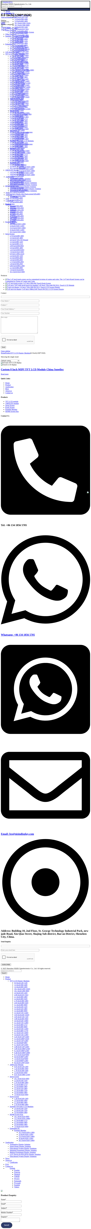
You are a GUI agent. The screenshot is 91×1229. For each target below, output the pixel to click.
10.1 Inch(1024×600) (17, 272)
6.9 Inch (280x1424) (17, 254)
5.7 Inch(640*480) (16, 156)
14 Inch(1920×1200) (26, 169)
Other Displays (10, 34)
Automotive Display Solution (20, 1144)
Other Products (10, 30)
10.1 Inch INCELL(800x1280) (21, 114)
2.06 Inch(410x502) (17, 108)
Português (17, 1181)
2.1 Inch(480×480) (20, 997)
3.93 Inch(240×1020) (17, 84)
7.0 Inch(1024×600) (17, 252)
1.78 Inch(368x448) (17, 176)
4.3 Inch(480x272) (16, 200)
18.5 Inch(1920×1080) (27, 175)
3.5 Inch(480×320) (16, 242)
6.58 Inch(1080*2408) (18, 94)
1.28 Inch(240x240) (17, 210)
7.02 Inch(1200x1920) (18, 102)
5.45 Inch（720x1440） (18, 106)
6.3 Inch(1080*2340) (17, 80)
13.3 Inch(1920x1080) (18, 196)
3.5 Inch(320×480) (16, 64)
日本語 (17, 1176)
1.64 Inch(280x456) (17, 174)
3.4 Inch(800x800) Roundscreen (21, 144)
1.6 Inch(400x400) (16, 122)
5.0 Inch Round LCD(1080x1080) (22, 70)
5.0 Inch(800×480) (16, 248)
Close (3, 22)
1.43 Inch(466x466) (17, 172)
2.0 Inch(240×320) (20, 1108)
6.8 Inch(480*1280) (17, 110)
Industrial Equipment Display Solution (23, 1150)
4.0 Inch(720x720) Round (19, 240)
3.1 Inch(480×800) (16, 146)
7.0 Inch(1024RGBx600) (19, 190)
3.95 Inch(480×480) (12, 52)
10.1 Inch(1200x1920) (18, 168)
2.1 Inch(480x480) (16, 116)
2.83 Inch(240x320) (17, 158)
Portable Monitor (11, 222)
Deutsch (17, 1174)
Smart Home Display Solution (20, 1146)
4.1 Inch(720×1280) (17, 120)
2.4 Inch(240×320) (16, 40)
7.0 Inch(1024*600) (17, 118)
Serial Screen (10, 234)
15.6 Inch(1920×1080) (27, 171)
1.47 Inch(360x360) (17, 218)
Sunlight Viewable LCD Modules (17, 36)
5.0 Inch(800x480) (16, 42)
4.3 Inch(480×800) (16, 128)
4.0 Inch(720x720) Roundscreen (21, 132)
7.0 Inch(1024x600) (17, 188)
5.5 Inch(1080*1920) (17, 152)
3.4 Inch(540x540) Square (19, 62)
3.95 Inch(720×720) (17, 104)
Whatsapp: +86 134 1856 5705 (18, 634)
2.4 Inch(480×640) (16, 88)
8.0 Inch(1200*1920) (17, 148)
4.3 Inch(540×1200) (17, 150)
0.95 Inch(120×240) (21, 1067)
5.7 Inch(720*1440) (17, 162)
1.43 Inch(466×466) (21, 1069)
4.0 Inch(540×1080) (17, 112)
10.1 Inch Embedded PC (18, 48)
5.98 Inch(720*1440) (17, 60)
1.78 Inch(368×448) (21, 1071)
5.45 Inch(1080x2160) (18, 58)
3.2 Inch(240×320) (16, 154)
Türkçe (16, 1187)
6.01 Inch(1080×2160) (18, 180)
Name (3, 1199)
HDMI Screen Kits (12, 186)
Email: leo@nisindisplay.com (8, 17)
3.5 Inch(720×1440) (17, 166)
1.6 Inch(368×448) (21, 19)
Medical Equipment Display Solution (23, 187)
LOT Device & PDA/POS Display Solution (25, 189)
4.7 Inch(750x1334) (17, 72)
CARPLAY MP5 (11, 28)
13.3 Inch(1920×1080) (22, 1118)
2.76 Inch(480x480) (17, 216)
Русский (17, 1183)
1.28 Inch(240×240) (21, 1099)
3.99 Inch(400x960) (17, 246)
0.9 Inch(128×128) (21, 17)
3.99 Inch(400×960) (17, 98)
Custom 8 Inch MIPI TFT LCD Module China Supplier (32, 369)
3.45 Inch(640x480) (17, 82)
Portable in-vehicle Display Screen (22, 32)
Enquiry (4, 1217)
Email (3, 1204)
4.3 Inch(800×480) (20, 1087)
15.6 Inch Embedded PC (18, 50)
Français (17, 1172)
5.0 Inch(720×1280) (17, 68)
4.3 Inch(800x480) (16, 198)
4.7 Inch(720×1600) (17, 56)
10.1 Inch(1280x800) (17, 66)
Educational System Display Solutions (23, 1148)
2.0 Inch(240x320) (16, 38)
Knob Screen (10, 204)
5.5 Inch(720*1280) (17, 142)
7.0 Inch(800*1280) (17, 136)
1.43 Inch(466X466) (17, 250)
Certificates (14, 1162)
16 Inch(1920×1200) (26, 173)
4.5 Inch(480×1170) (17, 160)
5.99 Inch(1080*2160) (18, 74)
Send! (6, 1225)
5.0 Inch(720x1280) (17, 90)
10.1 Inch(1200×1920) (22, 23)
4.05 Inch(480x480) (17, 124)
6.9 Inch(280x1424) (17, 164)
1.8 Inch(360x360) (16, 100)
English (12, 1168)
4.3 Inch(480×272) (16, 140)
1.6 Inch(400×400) (21, 21)
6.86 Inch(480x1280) (17, 266)
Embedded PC (10, 44)
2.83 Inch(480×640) (17, 134)
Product (8, 353)
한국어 (17, 1179)
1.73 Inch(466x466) (17, 138)
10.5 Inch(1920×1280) (27, 167)
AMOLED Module (12, 170)
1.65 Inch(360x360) (17, 86)
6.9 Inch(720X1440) (17, 96)
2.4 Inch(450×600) (16, 178)
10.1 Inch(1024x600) (17, 192)
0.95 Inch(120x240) (17, 184)
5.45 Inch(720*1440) (17, 130)
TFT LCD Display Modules (15, 54)
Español (17, 1185)
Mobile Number (7, 1212)
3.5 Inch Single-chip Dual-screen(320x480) (25, 194)
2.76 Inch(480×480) (17, 236)
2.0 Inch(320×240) (21, 27)
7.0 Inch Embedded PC (18, 46)
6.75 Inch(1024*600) (17, 126)
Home (3, 353)
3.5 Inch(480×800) (16, 76)
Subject (4, 1208)
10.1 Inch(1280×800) (22, 25)
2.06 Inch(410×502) (22, 29)
